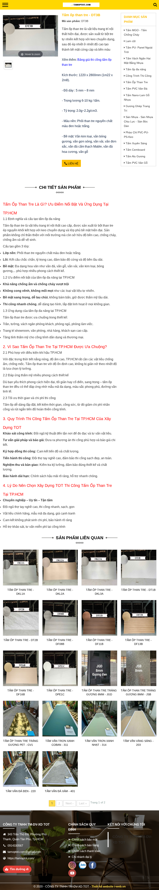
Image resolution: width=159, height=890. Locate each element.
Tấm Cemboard (135, 149)
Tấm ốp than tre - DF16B (20, 692)
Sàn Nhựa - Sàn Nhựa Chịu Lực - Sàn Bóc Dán (138, 121)
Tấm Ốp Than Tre (137, 82)
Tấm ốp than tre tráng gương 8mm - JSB (138, 692)
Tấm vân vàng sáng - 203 (138, 742)
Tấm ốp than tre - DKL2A (60, 591)
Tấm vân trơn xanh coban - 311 (59, 742)
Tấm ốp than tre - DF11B (99, 642)
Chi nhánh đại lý (82, 856)
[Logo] (81, 5)
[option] (8, 67)
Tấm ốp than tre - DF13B (138, 642)
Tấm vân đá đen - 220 (21, 791)
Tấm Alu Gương (135, 156)
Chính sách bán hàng (85, 845)
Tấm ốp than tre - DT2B (20, 640)
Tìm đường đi (19, 869)
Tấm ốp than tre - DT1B (138, 589)
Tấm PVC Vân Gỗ (137, 162)
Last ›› (83, 803)
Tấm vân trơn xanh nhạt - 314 (99, 742)
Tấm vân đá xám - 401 (60, 791)
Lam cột (131, 41)
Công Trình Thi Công (138, 75)
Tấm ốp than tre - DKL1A (20, 591)
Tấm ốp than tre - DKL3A (99, 591)
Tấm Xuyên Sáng (136, 143)
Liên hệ (72, 163)
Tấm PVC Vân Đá (136, 88)
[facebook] (92, 864)
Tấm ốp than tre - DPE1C (60, 692)
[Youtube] (72, 872)
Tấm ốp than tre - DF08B (60, 642)
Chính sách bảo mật (84, 839)
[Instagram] (72, 864)
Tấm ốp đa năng (136, 69)
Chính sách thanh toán (86, 851)
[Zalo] (82, 864)
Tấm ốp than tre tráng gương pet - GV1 (20, 742)
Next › (69, 803)
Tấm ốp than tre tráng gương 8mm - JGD (99, 692)
